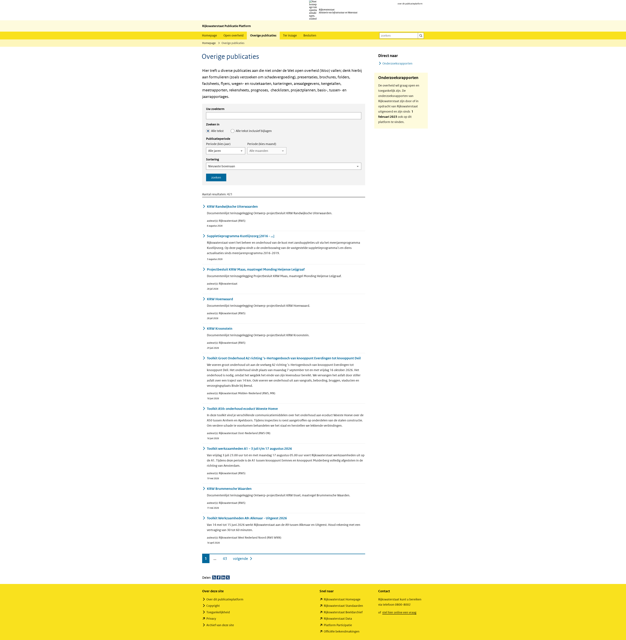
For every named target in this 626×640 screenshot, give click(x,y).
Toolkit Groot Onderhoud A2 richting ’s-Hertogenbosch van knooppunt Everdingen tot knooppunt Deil (284, 358)
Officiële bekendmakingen (341, 631)
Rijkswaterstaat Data (338, 618)
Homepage (209, 35)
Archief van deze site (220, 625)
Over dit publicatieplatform (224, 599)
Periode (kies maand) (261, 144)
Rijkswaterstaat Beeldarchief (343, 612)
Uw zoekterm (215, 109)
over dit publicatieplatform (410, 3)
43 (225, 558)
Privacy (211, 618)
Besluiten (309, 35)
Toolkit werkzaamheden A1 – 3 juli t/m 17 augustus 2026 (249, 449)
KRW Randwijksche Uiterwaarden (232, 207)
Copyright (213, 606)
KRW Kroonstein (219, 329)
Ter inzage (290, 35)
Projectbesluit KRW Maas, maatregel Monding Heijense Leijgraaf (256, 269)
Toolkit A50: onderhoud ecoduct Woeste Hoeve (242, 409)
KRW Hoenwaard (220, 299)
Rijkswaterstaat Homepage (342, 599)
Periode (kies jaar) (218, 144)
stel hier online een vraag (399, 612)
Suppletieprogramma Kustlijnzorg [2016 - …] (240, 236)
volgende (243, 558)
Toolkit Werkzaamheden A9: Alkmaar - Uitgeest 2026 (247, 518)
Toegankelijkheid (218, 612)
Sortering (212, 159)
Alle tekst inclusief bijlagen (254, 131)
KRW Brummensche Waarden (229, 489)
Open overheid (234, 35)
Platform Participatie (338, 625)
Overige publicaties (263, 35)
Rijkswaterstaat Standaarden (343, 606)
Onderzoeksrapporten (397, 63)
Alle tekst (217, 131)
